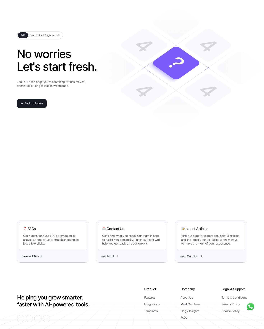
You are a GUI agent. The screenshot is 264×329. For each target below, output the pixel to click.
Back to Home (33, 103)
